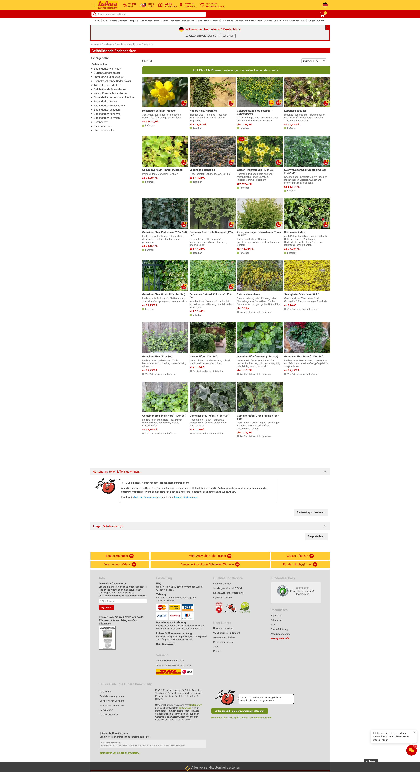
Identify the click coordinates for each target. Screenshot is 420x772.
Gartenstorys (106, 710)
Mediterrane (188, 20)
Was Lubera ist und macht (226, 633)
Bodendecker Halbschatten (109, 105)
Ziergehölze (227, 20)
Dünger (311, 20)
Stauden (239, 20)
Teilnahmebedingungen (185, 497)
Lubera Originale (118, 20)
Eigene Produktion (222, 597)
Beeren (164, 20)
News (98, 20)
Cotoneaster (101, 122)
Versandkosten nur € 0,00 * (170, 660)
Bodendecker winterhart (107, 68)
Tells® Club (105, 691)
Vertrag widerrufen (280, 638)
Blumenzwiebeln (253, 20)
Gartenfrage (184, 708)
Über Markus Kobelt (223, 628)
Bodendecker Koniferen (107, 113)
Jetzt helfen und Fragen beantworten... (120, 752)
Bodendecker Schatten (107, 109)
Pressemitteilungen (223, 642)
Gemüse (268, 20)
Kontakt (217, 651)
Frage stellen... (316, 536)
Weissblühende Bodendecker (110, 93)
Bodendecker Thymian (107, 117)
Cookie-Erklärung (279, 629)
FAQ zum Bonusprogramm (147, 497)
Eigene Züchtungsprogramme (228, 593)
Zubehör (321, 20)
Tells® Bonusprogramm (112, 696)
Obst (156, 20)
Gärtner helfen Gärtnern (112, 700)
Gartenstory (195, 705)
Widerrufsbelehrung (281, 634)
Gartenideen (146, 20)
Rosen (216, 20)
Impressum (276, 615)
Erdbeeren (175, 20)
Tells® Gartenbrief (109, 714)
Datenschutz (277, 620)
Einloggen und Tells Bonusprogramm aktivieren (239, 711)
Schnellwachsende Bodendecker (112, 81)
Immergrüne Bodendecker (108, 76)
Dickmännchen (102, 126)
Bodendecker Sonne (105, 101)
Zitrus (199, 20)
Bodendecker (120, 44)
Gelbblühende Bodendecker (141, 44)
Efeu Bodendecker (104, 130)
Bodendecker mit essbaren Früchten (114, 97)
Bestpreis (133, 20)
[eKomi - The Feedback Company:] (283, 591)
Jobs (215, 646)
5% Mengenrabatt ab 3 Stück (227, 588)
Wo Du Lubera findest (224, 637)
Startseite (95, 44)
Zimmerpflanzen (291, 20)
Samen (277, 20)
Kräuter (207, 20)
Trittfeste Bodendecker (107, 85)
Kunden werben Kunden (112, 705)
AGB (273, 624)
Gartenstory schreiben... (311, 512)
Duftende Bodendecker (107, 72)
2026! (105, 20)
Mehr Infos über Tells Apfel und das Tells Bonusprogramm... (242, 717)
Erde (303, 20)
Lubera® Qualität (222, 583)
